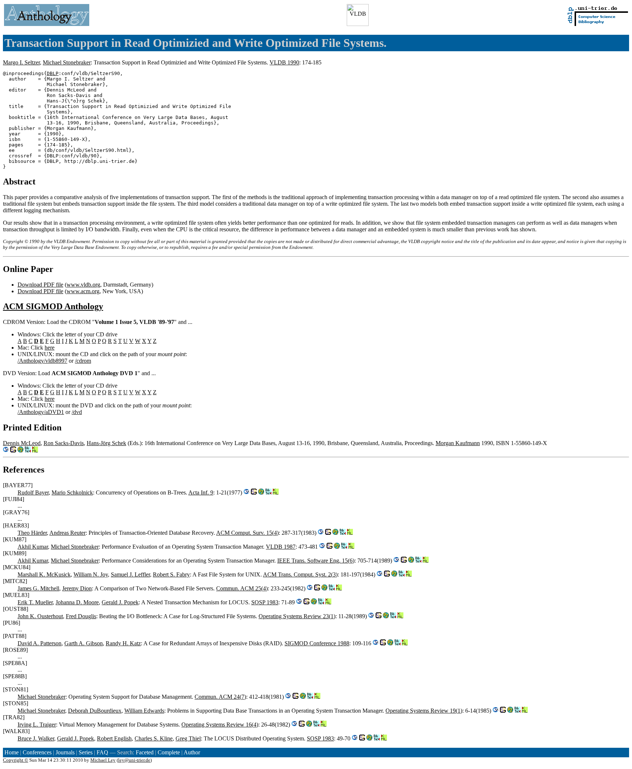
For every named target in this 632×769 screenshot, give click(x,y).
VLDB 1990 (284, 62)
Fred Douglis (81, 616)
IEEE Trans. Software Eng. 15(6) (315, 560)
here (49, 347)
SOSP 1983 (264, 602)
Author (192, 752)
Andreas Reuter (67, 533)
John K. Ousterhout (40, 616)
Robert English (114, 738)
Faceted (145, 752)
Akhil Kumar (33, 547)
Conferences (37, 752)
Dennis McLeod (22, 443)
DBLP (53, 73)
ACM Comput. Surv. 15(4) (247, 533)
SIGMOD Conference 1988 (317, 643)
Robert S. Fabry (171, 574)
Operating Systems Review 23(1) (297, 616)
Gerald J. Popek (120, 602)
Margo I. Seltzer (21, 62)
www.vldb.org (83, 284)
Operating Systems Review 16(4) (219, 724)
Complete (169, 752)
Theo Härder (32, 533)
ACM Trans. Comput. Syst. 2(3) (300, 574)
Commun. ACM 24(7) (220, 697)
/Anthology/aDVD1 (41, 412)
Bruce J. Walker (36, 738)
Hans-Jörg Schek (106, 443)
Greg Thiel (188, 738)
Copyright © (15, 760)
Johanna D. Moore (77, 602)
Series (86, 752)
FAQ (102, 752)
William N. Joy (91, 574)
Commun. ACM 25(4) (242, 588)
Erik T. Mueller (35, 602)
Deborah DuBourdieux (94, 711)
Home (11, 752)
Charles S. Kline (154, 738)
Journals (65, 752)
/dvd (77, 412)
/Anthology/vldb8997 (42, 361)
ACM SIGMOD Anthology (53, 306)
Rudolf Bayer (33, 492)
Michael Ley (103, 760)
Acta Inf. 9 (200, 492)
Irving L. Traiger (37, 724)
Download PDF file (40, 284)
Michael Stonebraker (67, 62)
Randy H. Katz (123, 643)
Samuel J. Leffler (130, 574)
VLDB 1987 (281, 547)
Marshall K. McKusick (44, 574)
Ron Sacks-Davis (64, 443)
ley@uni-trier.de (134, 760)
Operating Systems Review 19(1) (423, 711)
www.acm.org (83, 291)
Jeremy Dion (77, 588)
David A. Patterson (39, 643)
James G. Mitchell (38, 588)
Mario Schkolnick (72, 492)
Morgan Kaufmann (458, 443)
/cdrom (83, 361)
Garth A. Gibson (83, 643)
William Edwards (144, 711)
